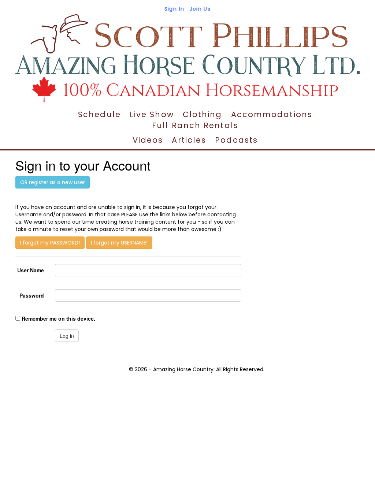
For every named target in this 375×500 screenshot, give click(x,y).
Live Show (152, 114)
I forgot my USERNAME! (119, 242)
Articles (189, 140)
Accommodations (271, 114)
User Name (30, 270)
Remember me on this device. (58, 318)
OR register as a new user (52, 182)
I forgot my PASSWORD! (50, 242)
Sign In (174, 8)
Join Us (200, 8)
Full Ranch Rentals (195, 125)
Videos (148, 140)
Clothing (202, 114)
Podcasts (236, 140)
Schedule (99, 114)
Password (31, 295)
